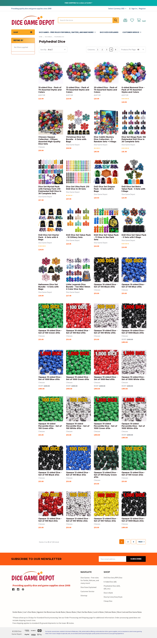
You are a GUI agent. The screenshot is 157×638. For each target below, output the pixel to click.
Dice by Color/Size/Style (113, 597)
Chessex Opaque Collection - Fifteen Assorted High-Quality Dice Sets (49, 140)
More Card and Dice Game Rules (129, 612)
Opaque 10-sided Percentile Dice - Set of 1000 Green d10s (105, 426)
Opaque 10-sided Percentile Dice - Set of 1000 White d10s (133, 426)
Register (142, 8)
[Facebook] (13, 589)
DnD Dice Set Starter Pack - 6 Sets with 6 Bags (48, 237)
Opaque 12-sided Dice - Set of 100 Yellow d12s (105, 519)
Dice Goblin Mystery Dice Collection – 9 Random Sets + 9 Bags (105, 139)
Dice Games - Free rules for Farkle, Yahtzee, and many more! (66, 32)
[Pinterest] (23, 589)
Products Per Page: (128, 49)
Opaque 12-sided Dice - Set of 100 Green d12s (133, 473)
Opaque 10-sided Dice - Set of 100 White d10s (105, 331)
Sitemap (84, 595)
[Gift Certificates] (125, 20)
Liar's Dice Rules (29, 612)
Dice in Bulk (108, 593)
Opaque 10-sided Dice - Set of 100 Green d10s (50, 331)
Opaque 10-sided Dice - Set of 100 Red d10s (78, 331)
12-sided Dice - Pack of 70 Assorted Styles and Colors (77, 89)
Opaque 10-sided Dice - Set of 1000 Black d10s (133, 331)
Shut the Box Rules (84, 612)
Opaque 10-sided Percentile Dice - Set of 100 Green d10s (50, 426)
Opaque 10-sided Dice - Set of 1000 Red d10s (105, 378)
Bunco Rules (71, 612)
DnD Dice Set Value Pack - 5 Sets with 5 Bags (134, 236)
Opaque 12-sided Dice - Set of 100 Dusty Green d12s (105, 474)
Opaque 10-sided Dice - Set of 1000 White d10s (133, 378)
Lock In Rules (98, 612)
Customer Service (131, 32)
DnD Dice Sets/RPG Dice (113, 577)
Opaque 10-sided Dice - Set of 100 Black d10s (105, 285)
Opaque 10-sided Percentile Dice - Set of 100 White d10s (77, 426)
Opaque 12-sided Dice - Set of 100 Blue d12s (77, 473)
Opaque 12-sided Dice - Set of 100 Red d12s (50, 519)
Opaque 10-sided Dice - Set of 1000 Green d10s (78, 378)
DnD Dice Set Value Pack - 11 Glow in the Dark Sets (106, 237)
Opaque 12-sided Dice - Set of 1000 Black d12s (133, 519)
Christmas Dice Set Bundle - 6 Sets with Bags (76, 139)
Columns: (91, 49)
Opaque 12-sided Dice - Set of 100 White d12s (77, 519)
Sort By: (43, 49)
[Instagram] (18, 589)
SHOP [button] (15, 32)
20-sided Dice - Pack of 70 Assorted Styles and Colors (105, 89)
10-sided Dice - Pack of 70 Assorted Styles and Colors (49, 89)
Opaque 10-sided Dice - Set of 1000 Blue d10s (50, 378)
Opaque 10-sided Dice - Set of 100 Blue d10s (133, 285)
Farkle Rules (17, 612)
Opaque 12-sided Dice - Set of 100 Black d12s (50, 473)
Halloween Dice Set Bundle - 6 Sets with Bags (48, 286)
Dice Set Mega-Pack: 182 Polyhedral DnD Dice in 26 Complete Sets (134, 139)
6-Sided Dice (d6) (110, 582)
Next (140, 541)
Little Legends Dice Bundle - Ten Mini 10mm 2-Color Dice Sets (78, 286)
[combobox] (88, 20)
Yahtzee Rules (110, 612)
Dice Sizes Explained (109, 32)
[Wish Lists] (132, 20)
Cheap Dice (108, 601)
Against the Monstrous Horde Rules (51, 612)
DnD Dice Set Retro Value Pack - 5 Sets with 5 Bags (133, 189)
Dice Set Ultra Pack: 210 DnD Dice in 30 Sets (77, 188)
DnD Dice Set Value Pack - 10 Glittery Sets (78, 236)
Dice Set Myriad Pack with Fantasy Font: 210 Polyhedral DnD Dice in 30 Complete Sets (49, 190)
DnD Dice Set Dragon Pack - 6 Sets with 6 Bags (104, 189)
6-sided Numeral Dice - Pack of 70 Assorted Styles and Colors (133, 89)
